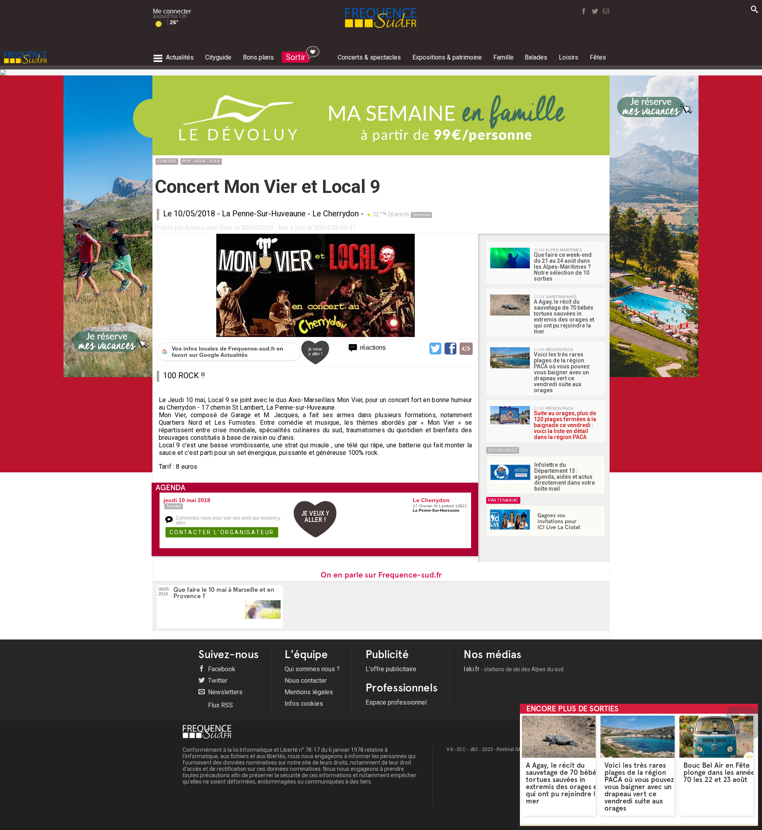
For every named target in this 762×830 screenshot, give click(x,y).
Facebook (220, 669)
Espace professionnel (396, 702)
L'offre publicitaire (391, 669)
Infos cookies (304, 703)
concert (167, 161)
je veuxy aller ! (315, 351)
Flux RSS (219, 705)
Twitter (216, 680)
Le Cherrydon (335, 213)
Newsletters (224, 692)
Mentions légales (309, 692)
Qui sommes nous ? (312, 669)
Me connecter (172, 11)
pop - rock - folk (201, 161)
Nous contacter (306, 680)
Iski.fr (514, 669)
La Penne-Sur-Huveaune (264, 213)
